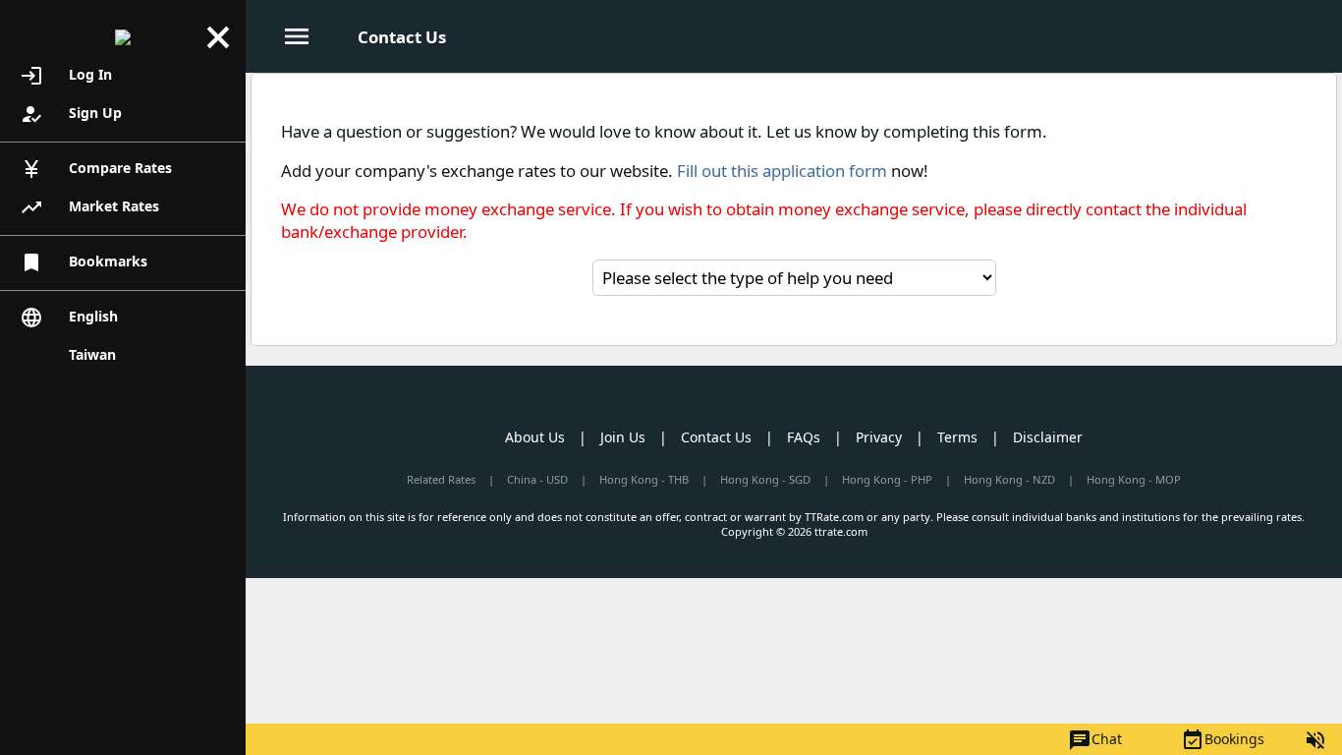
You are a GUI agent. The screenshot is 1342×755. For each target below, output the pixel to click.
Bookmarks (83, 262)
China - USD (537, 479)
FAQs (803, 437)
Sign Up (71, 114)
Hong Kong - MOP (1134, 479)
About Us (535, 437)
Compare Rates (96, 169)
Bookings (1222, 740)
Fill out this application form (782, 170)
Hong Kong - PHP (887, 479)
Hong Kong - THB (644, 479)
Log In (66, 75)
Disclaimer (1048, 437)
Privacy (879, 437)
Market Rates (89, 207)
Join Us (622, 437)
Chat (1095, 740)
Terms (957, 437)
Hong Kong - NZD (1009, 479)
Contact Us (716, 437)
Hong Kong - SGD (765, 479)
